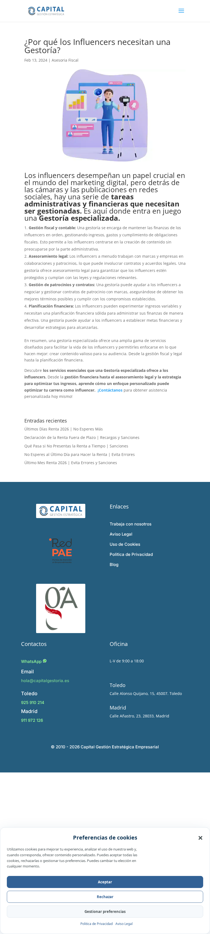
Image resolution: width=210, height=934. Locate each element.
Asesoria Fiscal (65, 60)
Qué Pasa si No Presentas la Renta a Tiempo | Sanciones (76, 446)
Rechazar (105, 896)
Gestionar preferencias (105, 911)
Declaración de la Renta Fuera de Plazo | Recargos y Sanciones (81, 437)
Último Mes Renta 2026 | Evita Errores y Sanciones (70, 462)
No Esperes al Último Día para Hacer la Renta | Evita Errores (79, 454)
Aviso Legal (124, 923)
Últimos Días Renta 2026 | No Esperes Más (63, 429)
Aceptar (105, 882)
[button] (200, 837)
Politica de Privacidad (96, 923)
